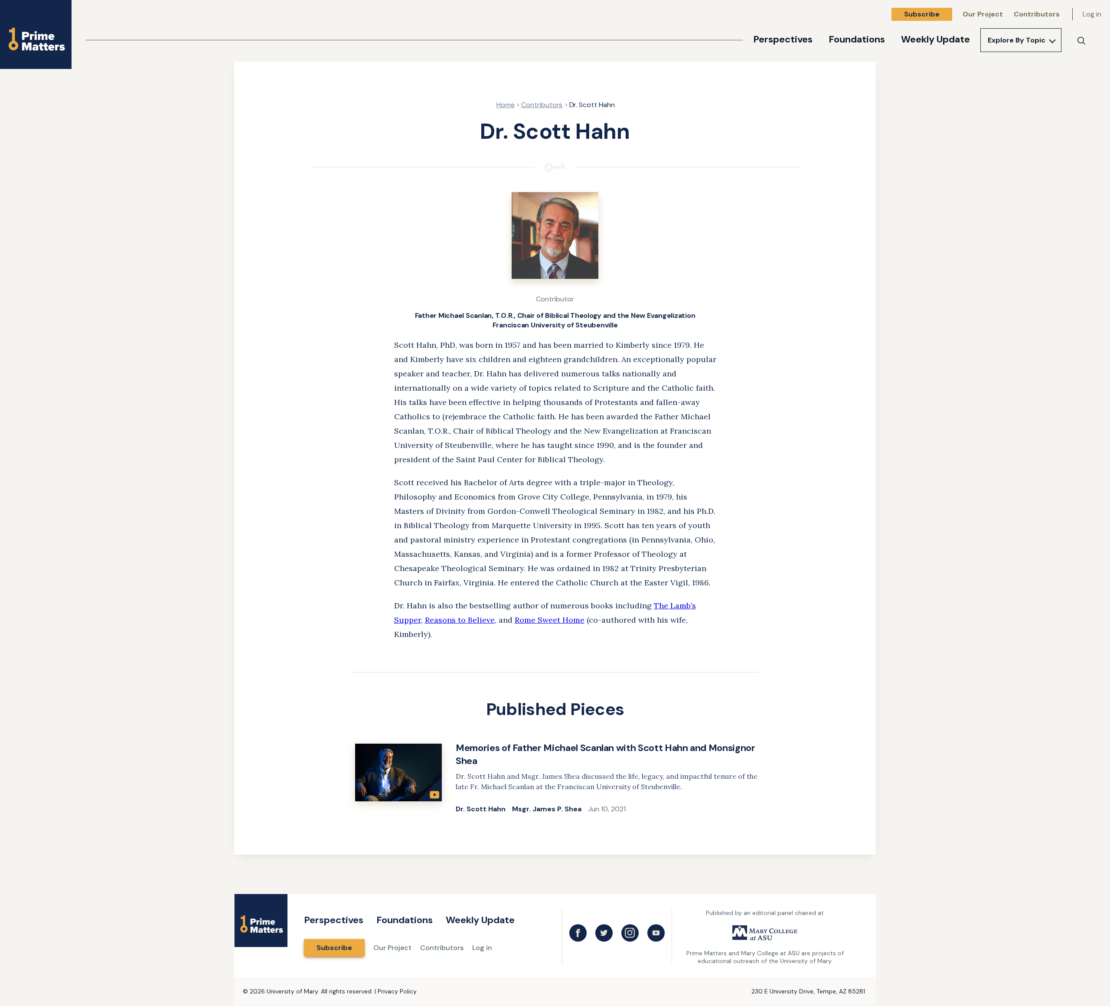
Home (505, 104)
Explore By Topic (1016, 40)
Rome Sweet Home (549, 620)
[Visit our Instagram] (630, 933)
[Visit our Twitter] (604, 933)
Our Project (983, 14)
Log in (1092, 14)
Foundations (857, 39)
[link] (555, 778)
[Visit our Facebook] (578, 933)
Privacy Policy (397, 991)
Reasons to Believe (460, 620)
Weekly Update (935, 39)
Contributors (1037, 14)
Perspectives (783, 39)
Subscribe (922, 14)
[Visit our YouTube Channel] (656, 933)
